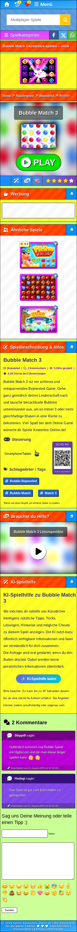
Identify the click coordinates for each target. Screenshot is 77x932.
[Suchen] (65, 19)
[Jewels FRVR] (38, 71)
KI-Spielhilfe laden (41, 679)
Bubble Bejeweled (23, 481)
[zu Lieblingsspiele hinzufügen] (37, 181)
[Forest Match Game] (38, 287)
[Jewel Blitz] (38, 320)
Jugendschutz (60, 926)
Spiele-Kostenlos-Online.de (32, 923)
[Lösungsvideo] (27, 181)
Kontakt (39, 929)
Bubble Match (20, 493)
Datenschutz (22, 929)
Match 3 (50, 493)
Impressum (56, 929)
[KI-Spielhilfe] (16, 181)
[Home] (7, 4)
